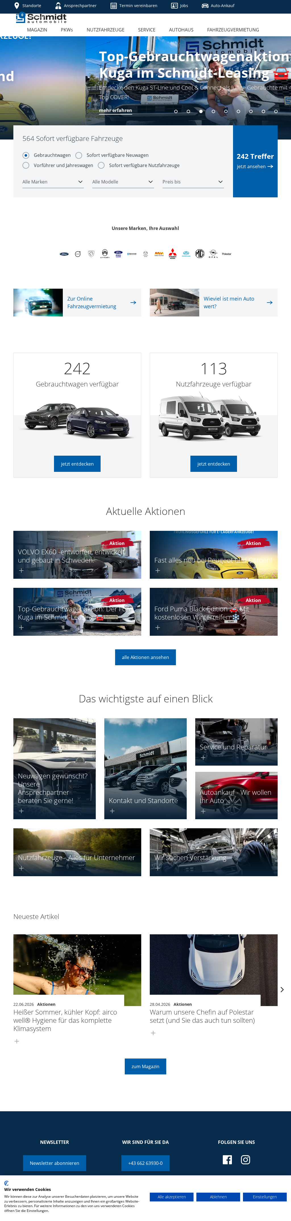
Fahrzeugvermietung (233, 30)
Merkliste (33, 16)
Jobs (184, 5)
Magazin (37, 30)
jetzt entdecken (77, 464)
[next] (282, 989)
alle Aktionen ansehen (145, 657)
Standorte (31, 5)
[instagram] (245, 1159)
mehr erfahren (30, 110)
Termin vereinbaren (138, 5)
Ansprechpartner (80, 5)
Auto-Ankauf (222, 5)
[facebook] (227, 1159)
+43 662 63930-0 (145, 1163)
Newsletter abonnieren (54, 1163)
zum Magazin (145, 1066)
